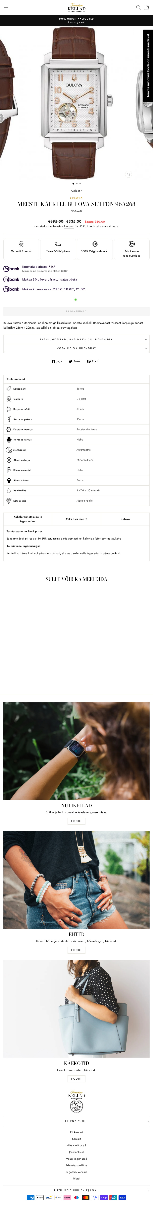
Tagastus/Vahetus (76, 1172)
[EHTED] (76, 880)
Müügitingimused (76, 1159)
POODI (76, 821)
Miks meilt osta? (76, 1145)
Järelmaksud (76, 1152)
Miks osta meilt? (76, 519)
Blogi (76, 1178)
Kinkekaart (76, 1132)
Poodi (76, 950)
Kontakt (76, 1139)
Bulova (76, 197)
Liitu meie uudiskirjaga (75, 1190)
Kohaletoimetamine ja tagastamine (28, 519)
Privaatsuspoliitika (76, 1165)
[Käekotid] (76, 1009)
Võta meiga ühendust (76, 348)
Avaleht (75, 191)
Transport (69, 226)
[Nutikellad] (76, 751)
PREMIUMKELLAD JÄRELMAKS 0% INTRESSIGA (76, 339)
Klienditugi (75, 1121)
